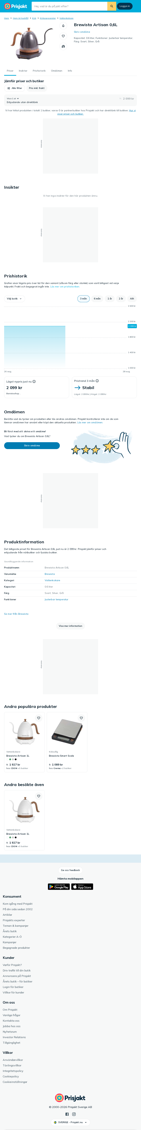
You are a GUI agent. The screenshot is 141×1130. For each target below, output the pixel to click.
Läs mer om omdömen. (90, 422)
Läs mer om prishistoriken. (65, 286)
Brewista (50, 573)
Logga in (125, 6)
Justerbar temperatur (56, 599)
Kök (34, 18)
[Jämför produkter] (63, 46)
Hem (6, 18)
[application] (70, 339)
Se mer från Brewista (16, 613)
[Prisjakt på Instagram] (74, 1114)
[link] (24, 742)
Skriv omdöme (82, 31)
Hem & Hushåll (20, 18)
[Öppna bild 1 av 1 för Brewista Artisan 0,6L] (31, 43)
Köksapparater (48, 18)
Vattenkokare (66, 18)
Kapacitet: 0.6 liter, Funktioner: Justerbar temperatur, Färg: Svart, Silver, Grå (103, 39)
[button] (63, 26)
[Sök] (111, 6)
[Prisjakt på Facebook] (67, 1114)
